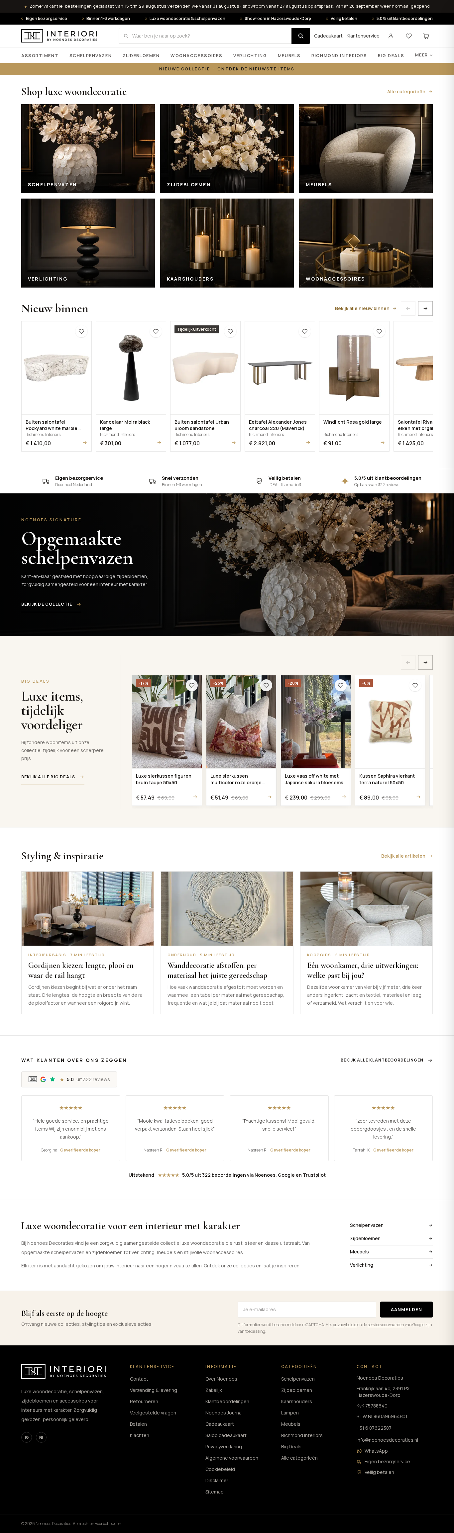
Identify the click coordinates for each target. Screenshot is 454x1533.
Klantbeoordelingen (227, 1401)
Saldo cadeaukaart (226, 1435)
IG (27, 1437)
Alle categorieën (406, 91)
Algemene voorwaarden (231, 1458)
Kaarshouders (296, 1401)
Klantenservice (363, 36)
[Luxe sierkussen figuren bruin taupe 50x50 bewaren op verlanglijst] (192, 685)
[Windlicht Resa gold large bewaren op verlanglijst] (379, 331)
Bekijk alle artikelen (403, 856)
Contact (139, 1379)
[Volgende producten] (425, 308)
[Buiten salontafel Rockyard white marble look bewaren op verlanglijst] (81, 331)
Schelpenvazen (90, 55)
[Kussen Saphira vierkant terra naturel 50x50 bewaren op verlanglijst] (415, 685)
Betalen (138, 1424)
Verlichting (250, 55)
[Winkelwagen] (426, 36)
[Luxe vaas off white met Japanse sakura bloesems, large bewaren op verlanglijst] (341, 685)
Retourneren (144, 1401)
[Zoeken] (300, 36)
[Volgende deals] (425, 662)
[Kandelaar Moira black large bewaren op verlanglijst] (156, 331)
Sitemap (214, 1492)
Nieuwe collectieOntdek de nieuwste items (226, 69)
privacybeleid (345, 1324)
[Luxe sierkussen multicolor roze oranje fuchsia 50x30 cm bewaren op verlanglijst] (266, 685)
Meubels (289, 55)
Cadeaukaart (328, 36)
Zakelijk (213, 1390)
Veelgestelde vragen (153, 1412)
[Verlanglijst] (408, 36)
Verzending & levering (153, 1390)
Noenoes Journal (224, 1412)
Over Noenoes (221, 1379)
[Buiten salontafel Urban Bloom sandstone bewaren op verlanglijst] (230, 331)
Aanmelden (406, 1309)
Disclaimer (216, 1480)
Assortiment (39, 55)
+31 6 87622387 (374, 1428)
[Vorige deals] (408, 662)
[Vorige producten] (408, 308)
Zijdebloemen (141, 55)
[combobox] (205, 36)
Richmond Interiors (339, 55)
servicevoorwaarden (386, 1324)
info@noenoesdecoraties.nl (387, 1440)
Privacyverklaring (223, 1446)
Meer (421, 55)
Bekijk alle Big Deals (48, 777)
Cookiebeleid (220, 1469)
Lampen (290, 1412)
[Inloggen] (391, 36)
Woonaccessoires (196, 55)
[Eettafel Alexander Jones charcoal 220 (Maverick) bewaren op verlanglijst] (305, 331)
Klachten (139, 1435)
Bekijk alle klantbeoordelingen (382, 1060)
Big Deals (391, 55)
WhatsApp (376, 1451)
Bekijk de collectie (46, 604)
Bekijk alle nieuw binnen (362, 308)
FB (41, 1437)
